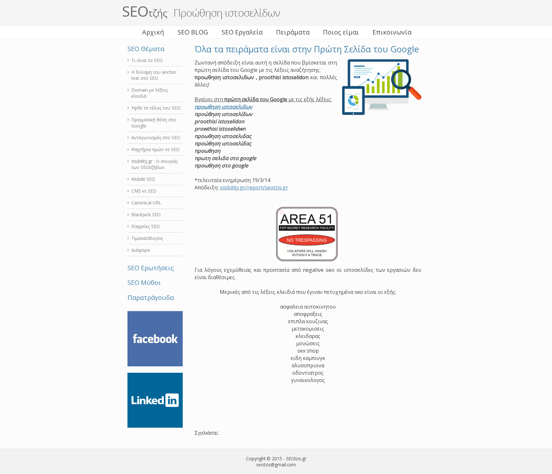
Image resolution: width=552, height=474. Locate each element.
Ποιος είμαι (341, 32)
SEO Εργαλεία (242, 32)
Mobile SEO (143, 179)
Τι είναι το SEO (147, 60)
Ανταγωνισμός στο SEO (155, 137)
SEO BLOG (193, 32)
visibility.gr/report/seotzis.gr (254, 187)
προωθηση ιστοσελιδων (223, 106)
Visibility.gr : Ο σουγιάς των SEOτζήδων (154, 164)
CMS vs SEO (144, 191)
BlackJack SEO (146, 214)
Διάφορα (140, 250)
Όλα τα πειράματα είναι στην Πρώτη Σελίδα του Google (307, 49)
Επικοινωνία (391, 32)
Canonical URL (146, 203)
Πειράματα (293, 32)
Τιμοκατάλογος (147, 238)
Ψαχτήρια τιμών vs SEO (155, 149)
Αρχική (153, 32)
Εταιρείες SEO (145, 226)
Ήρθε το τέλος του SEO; (156, 108)
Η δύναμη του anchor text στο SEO (153, 75)
